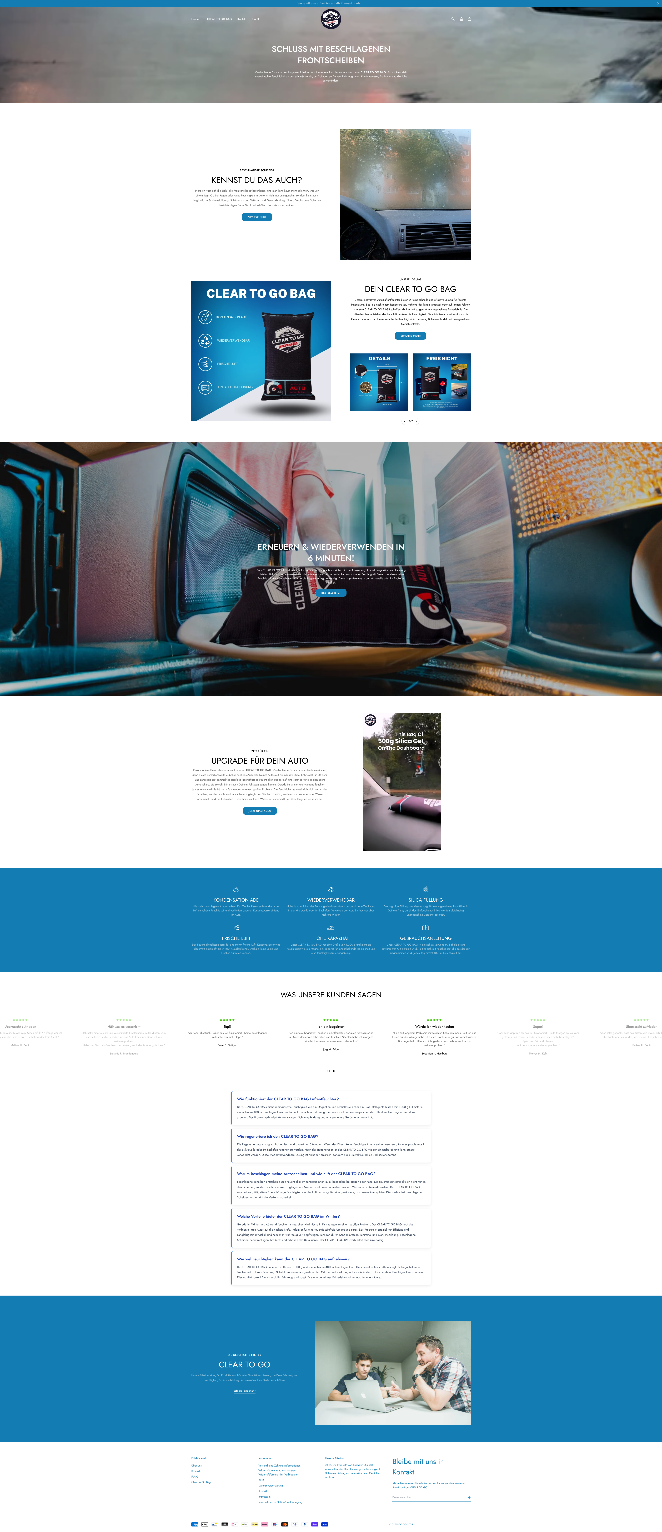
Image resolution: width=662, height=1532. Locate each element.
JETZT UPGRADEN (260, 811)
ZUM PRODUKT (256, 217)
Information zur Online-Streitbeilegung (280, 1502)
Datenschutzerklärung (270, 1486)
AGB (261, 1480)
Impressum (264, 1497)
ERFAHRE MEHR (410, 336)
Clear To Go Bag (201, 1482)
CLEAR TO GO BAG (219, 19)
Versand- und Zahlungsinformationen (279, 1466)
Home (195, 19)
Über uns (196, 1466)
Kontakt (241, 19)
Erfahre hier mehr (244, 1391)
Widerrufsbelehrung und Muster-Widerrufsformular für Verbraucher (278, 1472)
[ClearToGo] (331, 19)
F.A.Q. (256, 19)
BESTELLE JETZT (331, 593)
